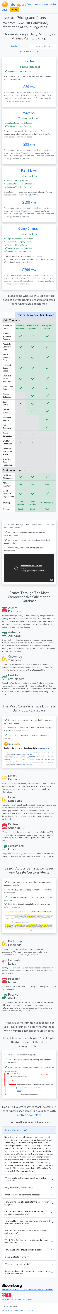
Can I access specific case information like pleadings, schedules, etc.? (23, 1212)
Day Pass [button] (15, 46)
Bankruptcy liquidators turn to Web (17, 1299)
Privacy (24, 1310)
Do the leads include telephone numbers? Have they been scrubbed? (27, 1272)
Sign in (4, 9)
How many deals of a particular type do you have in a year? (27, 1203)
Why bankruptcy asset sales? (18, 1187)
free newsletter (31, 1115)
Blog (10, 1310)
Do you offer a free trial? (16, 1130)
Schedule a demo (15, 1067)
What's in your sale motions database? (23, 1194)
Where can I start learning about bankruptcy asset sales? (25, 1179)
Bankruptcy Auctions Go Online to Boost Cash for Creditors (27, 1289)
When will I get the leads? (17, 1264)
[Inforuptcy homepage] (14, 4)
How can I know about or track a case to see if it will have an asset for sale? (27, 1222)
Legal (30, 1310)
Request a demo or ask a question (41, 4)
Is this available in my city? (17, 1256)
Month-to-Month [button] (43, 46)
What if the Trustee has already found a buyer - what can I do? (27, 1241)
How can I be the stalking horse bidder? (23, 1249)
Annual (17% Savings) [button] (29, 51)
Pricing (14, 9)
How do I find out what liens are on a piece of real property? (25, 1232)
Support (16, 1310)
